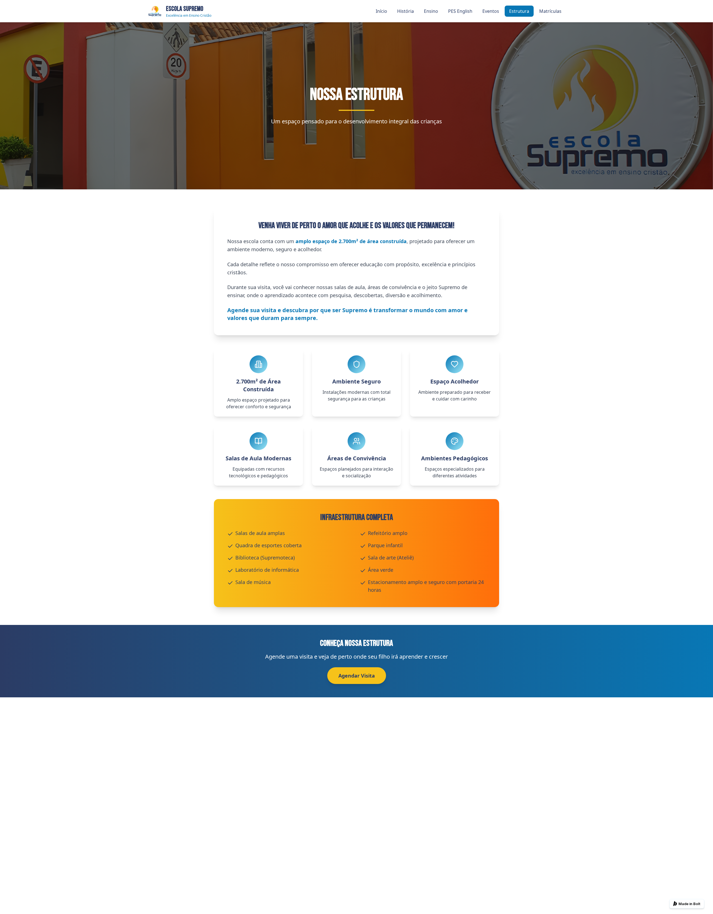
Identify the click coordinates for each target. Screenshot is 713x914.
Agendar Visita (356, 675)
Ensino (431, 11)
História (405, 11)
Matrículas (550, 11)
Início (381, 11)
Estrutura (519, 11)
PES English (460, 11)
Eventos (490, 11)
